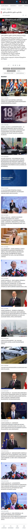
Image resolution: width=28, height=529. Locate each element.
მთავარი (3, 9)
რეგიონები (6, 68)
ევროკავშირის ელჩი (8, 73)
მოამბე (9, 9)
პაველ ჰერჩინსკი (20, 73)
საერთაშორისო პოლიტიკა (18, 68)
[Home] (2, 2)
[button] (5, 5)
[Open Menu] (26, 2)
